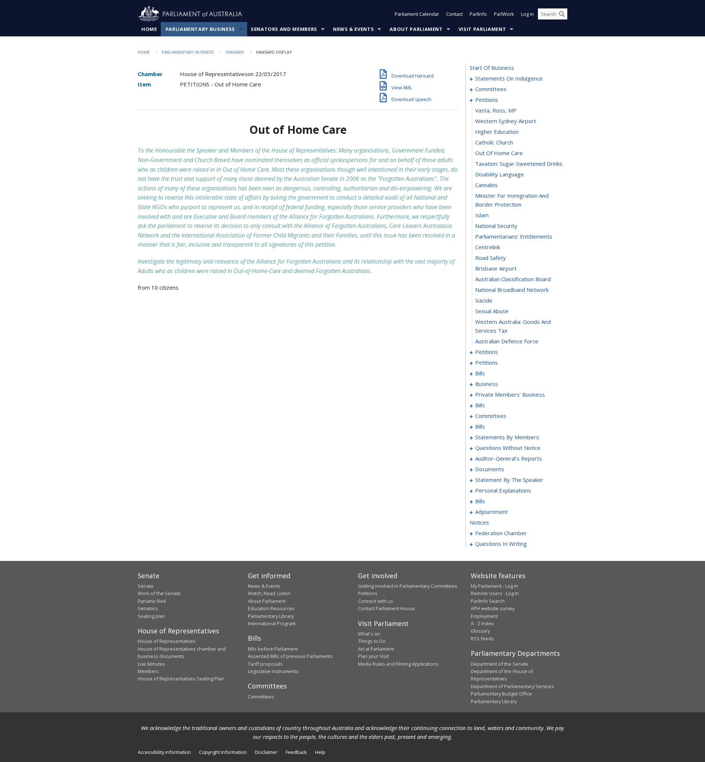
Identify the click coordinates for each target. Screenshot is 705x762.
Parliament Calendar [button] (417, 14)
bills (480, 373)
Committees (261, 696)
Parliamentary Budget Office (501, 693)
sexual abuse (492, 311)
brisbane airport (496, 268)
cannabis (486, 185)
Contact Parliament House (386, 608)
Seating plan (151, 616)
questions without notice (507, 447)
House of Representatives (167, 641)
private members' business (510, 394)
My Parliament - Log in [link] (494, 586)
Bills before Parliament (273, 648)
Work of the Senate (159, 593)
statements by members (507, 437)
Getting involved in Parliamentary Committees (407, 586)
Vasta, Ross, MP (496, 110)
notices (479, 522)
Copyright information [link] (223, 752)
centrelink (487, 247)
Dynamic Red (152, 601)
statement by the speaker (509, 479)
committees (490, 89)
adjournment (491, 511)
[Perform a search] (561, 13)
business (486, 383)
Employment (484, 616)
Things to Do (372, 641)
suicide (483, 300)
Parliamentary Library (271, 616)
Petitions (367, 593)
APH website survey (492, 608)
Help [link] (320, 752)
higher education (496, 131)
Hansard (234, 52)
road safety (490, 257)
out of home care (499, 153)
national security (496, 225)
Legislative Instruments (273, 671)
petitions (486, 99)
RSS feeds (482, 638)
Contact (454, 14)
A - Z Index (482, 623)
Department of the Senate (499, 664)
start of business (492, 67)
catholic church (494, 142)
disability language (499, 174)
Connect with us (375, 601)
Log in (527, 14)
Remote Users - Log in (495, 593)
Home (149, 29)
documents (489, 469)
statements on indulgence (509, 78)
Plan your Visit (373, 656)
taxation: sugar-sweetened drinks (519, 163)
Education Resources (271, 608)
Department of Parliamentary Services (512, 686)
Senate (145, 586)
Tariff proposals (265, 664)
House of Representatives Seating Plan (181, 678)
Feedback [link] (296, 752)
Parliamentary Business (200, 29)
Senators (148, 608)
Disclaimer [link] (266, 752)
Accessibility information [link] (164, 752)
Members (148, 671)
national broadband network (512, 289)
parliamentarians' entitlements (513, 236)
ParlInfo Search (488, 601)
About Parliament (416, 29)
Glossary (480, 630)
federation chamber (501, 533)
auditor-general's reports (508, 458)
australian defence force (506, 341)
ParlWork (504, 14)
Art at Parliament (376, 648)
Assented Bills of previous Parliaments (290, 656)
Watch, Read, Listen (269, 593)
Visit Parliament (482, 29)
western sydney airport (505, 121)
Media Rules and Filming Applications (398, 664)
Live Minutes (151, 664)
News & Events (353, 29)
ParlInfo (478, 14)
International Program (272, 623)
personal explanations (503, 490)
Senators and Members (284, 29)
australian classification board (513, 279)
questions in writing (501, 543)
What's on (369, 633)
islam (482, 215)
